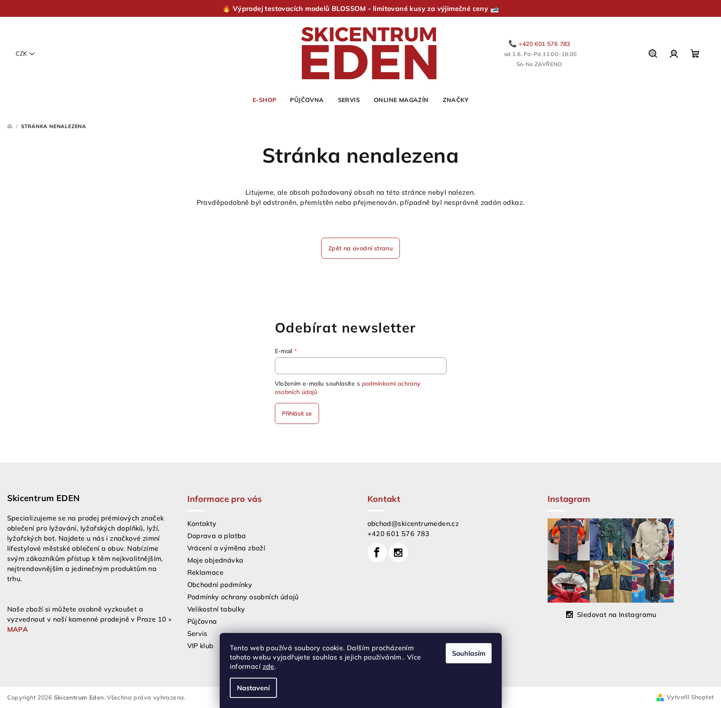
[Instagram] (398, 552)
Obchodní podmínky (220, 584)
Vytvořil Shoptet (690, 697)
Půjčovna (202, 621)
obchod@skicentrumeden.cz (413, 523)
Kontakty (202, 523)
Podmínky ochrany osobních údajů (243, 597)
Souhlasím (468, 653)
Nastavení (253, 688)
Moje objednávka (215, 560)
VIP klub (200, 645)
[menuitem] (264, 100)
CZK (21, 53)
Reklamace (205, 572)
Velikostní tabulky (216, 609)
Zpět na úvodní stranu (360, 248)
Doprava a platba (216, 535)
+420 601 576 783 (398, 533)
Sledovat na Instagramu (617, 614)
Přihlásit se (297, 413)
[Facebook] (377, 552)
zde (268, 666)
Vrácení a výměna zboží (226, 548)
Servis (197, 633)
